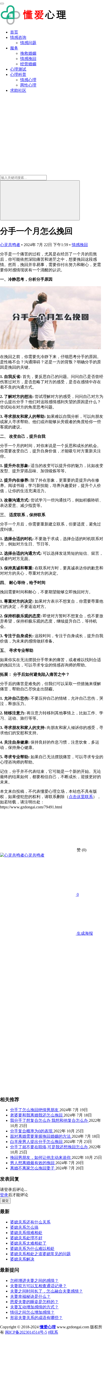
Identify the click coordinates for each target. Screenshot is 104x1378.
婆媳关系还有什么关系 (30, 1222)
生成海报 (84, 933)
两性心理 (28, 85)
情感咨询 (18, 37)
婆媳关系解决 (22, 1259)
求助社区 (18, 90)
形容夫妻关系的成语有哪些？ (36, 1317)
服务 (14, 48)
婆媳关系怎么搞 (24, 1227)
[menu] (2, 3)
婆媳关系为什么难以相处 (32, 1248)
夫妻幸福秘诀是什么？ (30, 1296)
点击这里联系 (81, 797)
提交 (5, 1201)
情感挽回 (28, 58)
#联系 (53, 1332)
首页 (14, 32)
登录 (4, 1195)
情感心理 (28, 80)
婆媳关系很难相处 (26, 1232)
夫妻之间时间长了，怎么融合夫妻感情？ (46, 1291)
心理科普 (18, 74)
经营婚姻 (28, 64)
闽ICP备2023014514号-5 (26, 1332)
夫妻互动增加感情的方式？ (34, 1307)
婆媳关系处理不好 (26, 1238)
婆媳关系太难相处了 (28, 1243)
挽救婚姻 (28, 53)
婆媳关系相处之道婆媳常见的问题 (40, 1254)
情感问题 (28, 43)
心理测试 (18, 69)
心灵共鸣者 (10, 245)
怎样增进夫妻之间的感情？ (34, 1280)
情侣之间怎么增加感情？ (32, 1312)
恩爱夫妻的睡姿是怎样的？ (34, 1302)
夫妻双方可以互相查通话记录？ (38, 1286)
